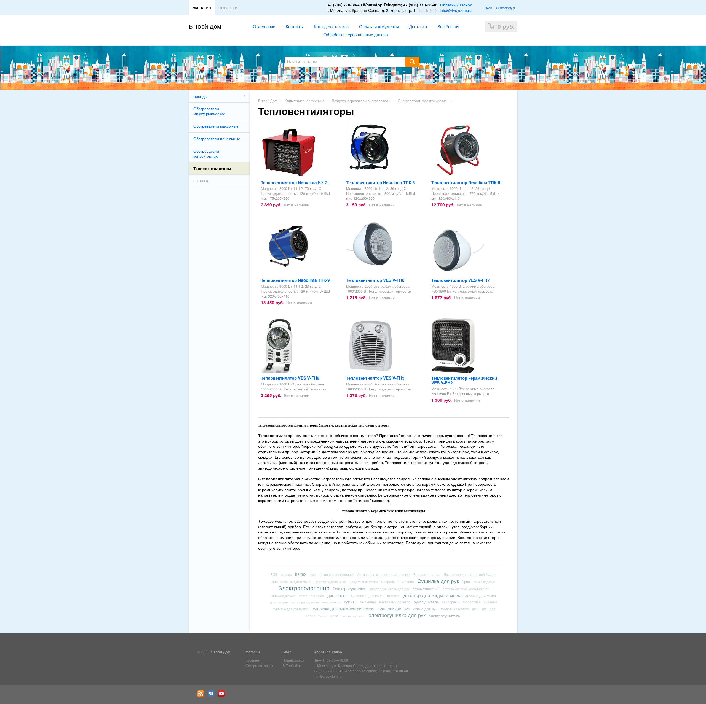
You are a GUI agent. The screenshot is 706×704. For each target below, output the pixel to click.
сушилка (490, 602)
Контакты (295, 26)
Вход (488, 8)
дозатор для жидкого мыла (432, 595)
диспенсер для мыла (367, 595)
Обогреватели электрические (422, 100)
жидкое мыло (331, 602)
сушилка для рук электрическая (343, 608)
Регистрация (505, 8)
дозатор (393, 595)
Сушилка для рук (438, 580)
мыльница (368, 602)
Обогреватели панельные (216, 138)
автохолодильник (283, 596)
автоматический (426, 588)
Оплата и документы (379, 26)
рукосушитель (426, 602)
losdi (313, 574)
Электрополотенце (304, 588)
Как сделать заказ (331, 26)
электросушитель (444, 615)
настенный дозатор (394, 602)
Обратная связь (328, 651)
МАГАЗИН (201, 7)
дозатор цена (279, 602)
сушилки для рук (394, 608)
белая (303, 596)
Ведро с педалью (426, 574)
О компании (264, 26)
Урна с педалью (484, 581)
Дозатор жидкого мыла (330, 581)
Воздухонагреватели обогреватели (361, 100)
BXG (274, 574)
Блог (286, 651)
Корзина (252, 660)
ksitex (300, 574)
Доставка (418, 26)
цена (334, 615)
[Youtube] (223, 695)
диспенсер (337, 595)
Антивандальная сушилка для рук (383, 574)
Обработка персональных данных (356, 34)
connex (286, 574)
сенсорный (450, 602)
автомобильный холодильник (466, 589)
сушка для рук (425, 608)
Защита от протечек (364, 581)
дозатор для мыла (480, 595)
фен (475, 608)
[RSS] (202, 695)
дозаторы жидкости (305, 602)
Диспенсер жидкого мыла (291, 581)
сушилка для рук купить (291, 608)
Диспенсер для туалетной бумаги (470, 574)
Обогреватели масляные (216, 126)
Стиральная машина (397, 581)
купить (350, 602)
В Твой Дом (205, 25)
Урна (466, 581)
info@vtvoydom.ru (456, 10)
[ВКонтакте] (212, 695)
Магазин (252, 651)
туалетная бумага (455, 609)
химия (322, 616)
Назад (202, 181)
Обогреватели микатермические (209, 111)
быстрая (317, 595)
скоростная (472, 602)
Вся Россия (448, 26)
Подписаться (293, 660)
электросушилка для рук (397, 615)
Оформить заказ (259, 665)
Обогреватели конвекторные (206, 153)
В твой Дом (267, 100)
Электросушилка (349, 588)
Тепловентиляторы (212, 168)
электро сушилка (353, 616)
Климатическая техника (304, 100)
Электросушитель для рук (388, 589)
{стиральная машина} (337, 574)
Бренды (200, 96)
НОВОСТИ (228, 7)
